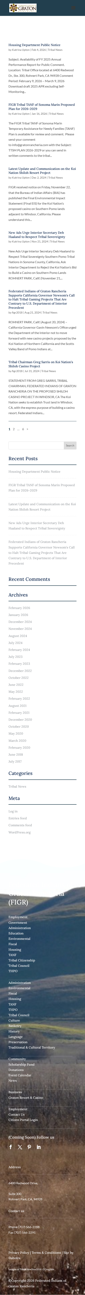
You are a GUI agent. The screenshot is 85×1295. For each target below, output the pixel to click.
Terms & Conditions (46, 1253)
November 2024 (20, 629)
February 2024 (19, 650)
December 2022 (20, 671)
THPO (13, 971)
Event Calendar (19, 1075)
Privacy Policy (18, 1253)
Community (17, 1059)
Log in (13, 811)
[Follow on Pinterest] (29, 1147)
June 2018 (15, 754)
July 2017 (15, 761)
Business (15, 1092)
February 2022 (19, 698)
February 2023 (19, 664)
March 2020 (17, 741)
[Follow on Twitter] (20, 1147)
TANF (12, 955)
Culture (14, 1020)
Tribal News (55, 49)
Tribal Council (18, 966)
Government (17, 923)
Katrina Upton (21, 49)
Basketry (15, 1026)
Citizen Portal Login (23, 1120)
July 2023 (15, 657)
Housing (14, 950)
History (14, 1031)
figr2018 (17, 312)
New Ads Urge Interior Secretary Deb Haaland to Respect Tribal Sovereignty (36, 235)
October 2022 (18, 678)
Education (16, 933)
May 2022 (15, 692)
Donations (16, 1070)
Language (15, 1037)
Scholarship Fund (21, 1064)
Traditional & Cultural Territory (31, 1047)
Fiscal (12, 944)
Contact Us (16, 1114)
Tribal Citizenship (21, 960)
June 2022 (16, 685)
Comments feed (20, 825)
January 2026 (18, 615)
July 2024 (15, 643)
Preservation (17, 1042)
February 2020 (19, 747)
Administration (19, 928)
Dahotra (14, 1258)
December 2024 (20, 622)
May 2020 (15, 733)
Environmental (19, 939)
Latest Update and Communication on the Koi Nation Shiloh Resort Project (42, 171)
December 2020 (20, 720)
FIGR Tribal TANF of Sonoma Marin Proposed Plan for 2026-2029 (41, 487)
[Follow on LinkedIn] (38, 1147)
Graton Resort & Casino (25, 1098)
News (12, 1080)
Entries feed (17, 818)
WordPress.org (19, 832)
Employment (17, 917)
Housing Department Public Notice (34, 45)
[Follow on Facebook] (10, 1147)
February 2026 (19, 608)
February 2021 (18, 713)
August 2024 (17, 636)
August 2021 (17, 706)
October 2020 (18, 726)
